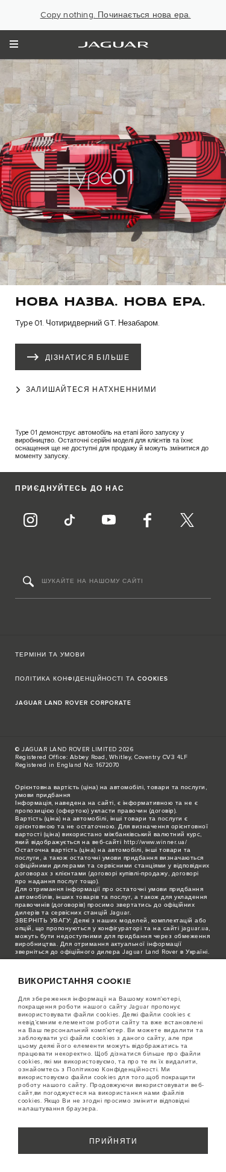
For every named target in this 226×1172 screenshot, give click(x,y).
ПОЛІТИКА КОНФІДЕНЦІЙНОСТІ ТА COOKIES (91, 678)
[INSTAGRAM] (30, 521)
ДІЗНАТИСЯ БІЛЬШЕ (87, 357)
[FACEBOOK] (148, 521)
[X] (187, 521)
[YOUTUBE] (108, 521)
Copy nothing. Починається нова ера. (115, 15)
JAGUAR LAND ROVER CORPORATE (73, 703)
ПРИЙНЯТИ (113, 1141)
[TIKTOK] (69, 521)
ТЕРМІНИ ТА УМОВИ (50, 654)
